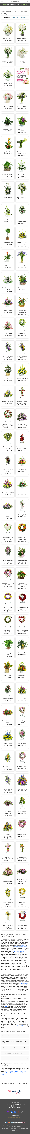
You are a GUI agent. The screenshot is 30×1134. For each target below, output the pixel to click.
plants (22, 945)
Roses (6, 1006)
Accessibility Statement (23, 1128)
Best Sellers (7, 17)
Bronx (16, 1071)
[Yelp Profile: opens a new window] (18, 1112)
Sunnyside (8, 1073)
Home (2, 7)
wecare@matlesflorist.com (15, 1107)
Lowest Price (23, 17)
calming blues (20, 951)
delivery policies (20, 1026)
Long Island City (20, 1073)
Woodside (20, 1071)
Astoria (13, 1073)
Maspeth (3, 1074)
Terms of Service (4, 1128)
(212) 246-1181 (15, 1106)
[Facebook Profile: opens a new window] (12, 1112)
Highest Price (15, 17)
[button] (26, 1130)
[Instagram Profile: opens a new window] (8, 1112)
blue (22, 983)
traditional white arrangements (21, 946)
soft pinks (14, 951)
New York (6, 1071)
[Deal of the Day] (22, 77)
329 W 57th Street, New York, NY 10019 (15, 1104)
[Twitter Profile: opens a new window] (22, 1112)
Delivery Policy (15, 1130)
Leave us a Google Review (15, 1117)
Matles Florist (15, 1)
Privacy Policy (13, 1128)
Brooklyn (12, 1071)
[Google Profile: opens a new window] (15, 1112)
